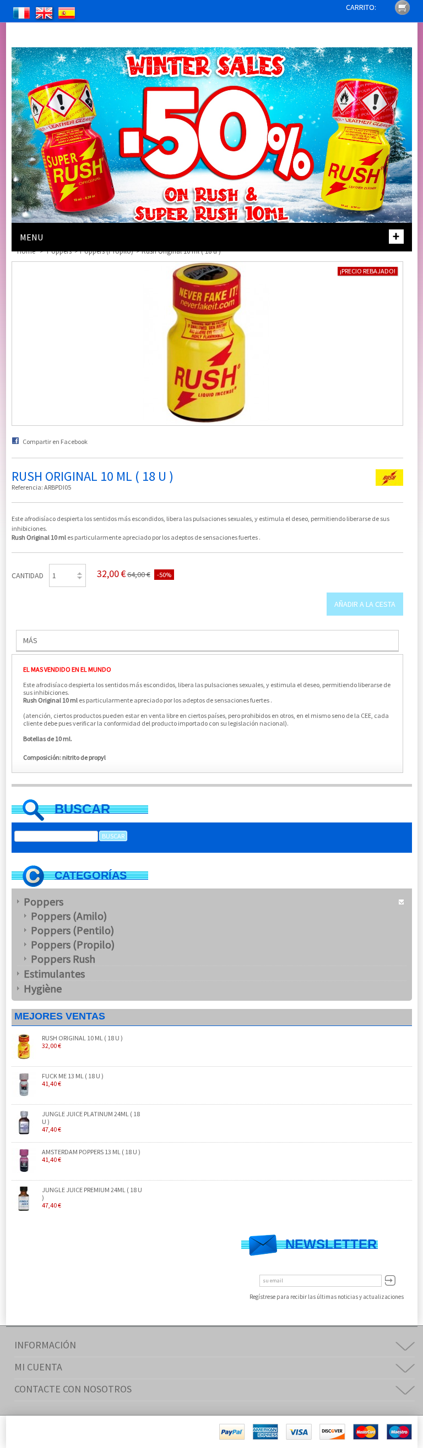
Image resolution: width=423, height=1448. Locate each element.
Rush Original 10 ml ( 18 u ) (82, 1042)
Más (30, 640)
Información (45, 1345)
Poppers (43, 901)
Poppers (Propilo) (73, 944)
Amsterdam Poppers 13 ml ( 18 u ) (91, 1156)
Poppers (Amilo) (69, 916)
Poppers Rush (63, 959)
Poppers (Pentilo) (72, 930)
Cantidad (28, 575)
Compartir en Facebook (55, 441)
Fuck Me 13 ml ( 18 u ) (73, 1080)
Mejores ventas (59, 1016)
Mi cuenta (38, 1367)
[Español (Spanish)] (67, 14)
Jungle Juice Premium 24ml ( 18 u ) (92, 1197)
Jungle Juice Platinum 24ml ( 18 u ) (91, 1121)
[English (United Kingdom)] (44, 14)
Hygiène (43, 988)
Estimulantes (54, 973)
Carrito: (361, 7)
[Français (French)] (22, 14)
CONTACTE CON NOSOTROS (73, 1389)
